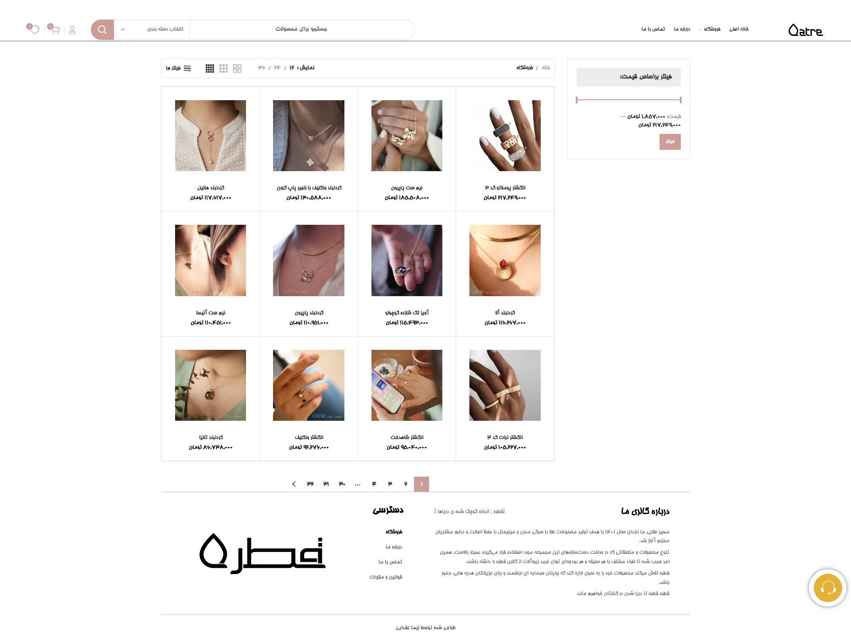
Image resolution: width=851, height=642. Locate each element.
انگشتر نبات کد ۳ (505, 438)
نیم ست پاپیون (406, 188)
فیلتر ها (173, 68)
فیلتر (670, 142)
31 (326, 484)
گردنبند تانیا (211, 438)
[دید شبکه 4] (210, 68)
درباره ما (394, 547)
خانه (545, 68)
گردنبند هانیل (210, 188)
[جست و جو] (102, 30)
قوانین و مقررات (385, 577)
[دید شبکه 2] (237, 68)
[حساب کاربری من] (72, 30)
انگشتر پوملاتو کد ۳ (505, 188)
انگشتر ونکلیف (309, 438)
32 (310, 484)
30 (342, 484)
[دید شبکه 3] (223, 68)
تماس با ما (390, 562)
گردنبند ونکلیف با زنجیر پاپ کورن (309, 188)
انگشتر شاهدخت (406, 438)
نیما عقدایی (426, 628)
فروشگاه (394, 532)
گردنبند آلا (505, 313)
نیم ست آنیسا (210, 313)
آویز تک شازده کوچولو (407, 313)
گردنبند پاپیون (309, 313)
